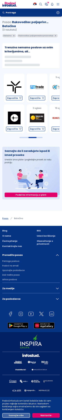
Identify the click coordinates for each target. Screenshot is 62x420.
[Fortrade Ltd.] (35, 88)
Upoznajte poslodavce (13, 270)
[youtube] (31, 314)
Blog (4, 230)
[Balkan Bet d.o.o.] (35, 118)
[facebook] (10, 314)
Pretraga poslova (10, 261)
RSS (39, 230)
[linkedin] (52, 314)
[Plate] (46, 4)
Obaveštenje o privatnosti (45, 242)
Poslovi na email (10, 265)
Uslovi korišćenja (46, 235)
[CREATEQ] (12, 118)
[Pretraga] (41, 4)
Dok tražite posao (11, 274)
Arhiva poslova (9, 279)
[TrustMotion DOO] (12, 88)
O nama (6, 235)
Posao (5, 218)
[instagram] (21, 314)
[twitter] (41, 314)
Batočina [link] (18, 218)
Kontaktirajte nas (12, 246)
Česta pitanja (9, 241)
